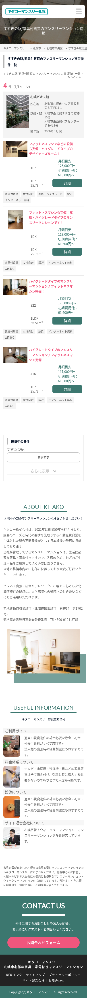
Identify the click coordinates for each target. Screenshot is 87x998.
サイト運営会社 (33, 980)
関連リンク (14, 974)
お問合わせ (56, 980)
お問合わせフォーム (43, 942)
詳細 (67, 183)
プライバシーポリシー (65, 974)
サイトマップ (35, 974)
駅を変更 (43, 457)
